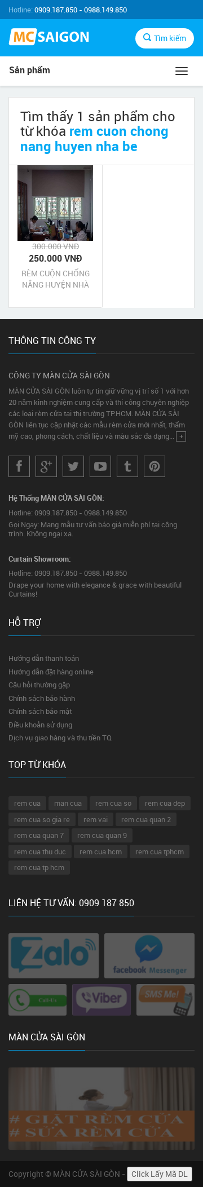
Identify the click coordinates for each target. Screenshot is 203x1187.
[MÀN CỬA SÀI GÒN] (50, 38)
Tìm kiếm (170, 38)
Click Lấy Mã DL (159, 1173)
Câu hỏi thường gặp (39, 684)
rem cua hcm (101, 851)
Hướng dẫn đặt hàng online (51, 672)
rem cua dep (165, 803)
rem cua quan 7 (39, 835)
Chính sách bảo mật (40, 711)
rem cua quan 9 (102, 835)
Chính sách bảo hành (41, 698)
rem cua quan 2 (146, 819)
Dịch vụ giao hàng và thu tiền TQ (60, 738)
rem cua (27, 803)
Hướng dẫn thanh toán (43, 658)
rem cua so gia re (42, 819)
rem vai (95, 819)
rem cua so (113, 803)
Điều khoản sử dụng (40, 725)
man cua (68, 803)
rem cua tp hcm (39, 867)
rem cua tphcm (159, 851)
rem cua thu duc (40, 851)
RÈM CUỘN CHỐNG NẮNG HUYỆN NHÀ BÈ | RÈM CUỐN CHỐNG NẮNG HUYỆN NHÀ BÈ (55, 279)
